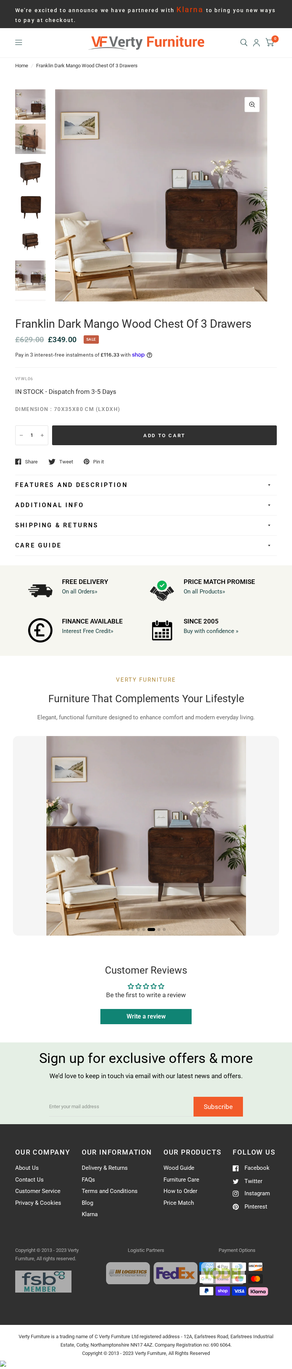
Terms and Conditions (110, 1191)
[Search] (244, 42)
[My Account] (256, 42)
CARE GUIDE (38, 545)
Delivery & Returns (105, 1167)
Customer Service (37, 1191)
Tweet (66, 462)
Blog (87, 1202)
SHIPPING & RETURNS (57, 525)
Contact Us (29, 1179)
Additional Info (49, 505)
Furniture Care (181, 1179)
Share (31, 462)
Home (21, 65)
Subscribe (218, 1106)
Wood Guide (178, 1167)
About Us (27, 1167)
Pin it (98, 462)
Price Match (178, 1202)
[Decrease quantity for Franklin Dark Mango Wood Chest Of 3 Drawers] (21, 435)
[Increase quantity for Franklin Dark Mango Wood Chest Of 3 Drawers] (42, 435)
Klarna (90, 1214)
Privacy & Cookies (38, 1202)
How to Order (180, 1191)
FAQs (88, 1179)
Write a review (146, 1016)
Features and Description (71, 485)
